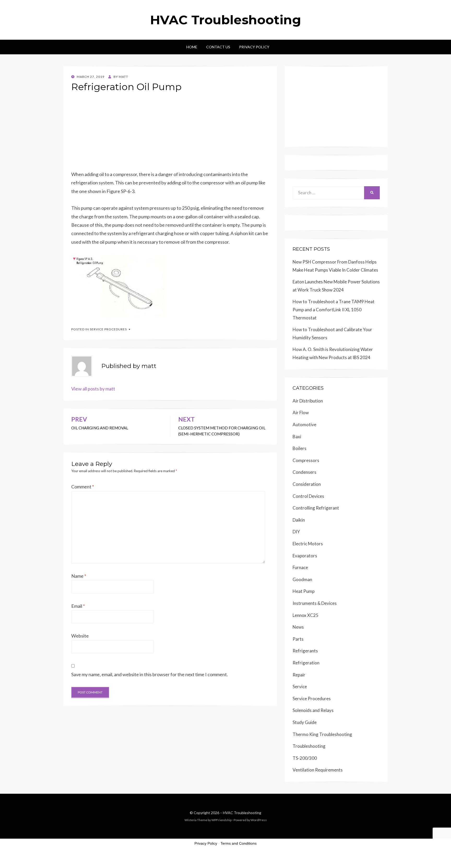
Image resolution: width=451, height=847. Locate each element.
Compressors (306, 460)
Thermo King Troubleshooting (322, 734)
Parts (298, 639)
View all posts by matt (93, 389)
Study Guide (305, 722)
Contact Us (218, 47)
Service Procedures (108, 329)
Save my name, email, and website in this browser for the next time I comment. (149, 674)
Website (80, 636)
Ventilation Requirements (318, 770)
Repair (299, 674)
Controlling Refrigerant (316, 508)
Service (300, 686)
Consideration (307, 484)
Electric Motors (308, 543)
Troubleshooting (309, 746)
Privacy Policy (254, 47)
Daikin (299, 520)
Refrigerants (305, 650)
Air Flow (301, 412)
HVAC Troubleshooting (225, 19)
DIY (296, 531)
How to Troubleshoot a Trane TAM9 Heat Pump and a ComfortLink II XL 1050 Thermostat (334, 309)
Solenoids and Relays (313, 710)
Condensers (304, 472)
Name (78, 576)
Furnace (300, 567)
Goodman (302, 579)
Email (78, 606)
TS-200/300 (305, 758)
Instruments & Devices (315, 603)
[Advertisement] (170, 133)
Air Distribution (308, 401)
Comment (82, 486)
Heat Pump (303, 591)
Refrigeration (306, 662)
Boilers (299, 448)
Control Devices (308, 496)
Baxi (297, 436)
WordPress (259, 820)
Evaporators (305, 555)
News (298, 627)
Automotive (304, 424)
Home (191, 47)
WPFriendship (221, 820)
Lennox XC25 (305, 615)
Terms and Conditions (239, 843)
